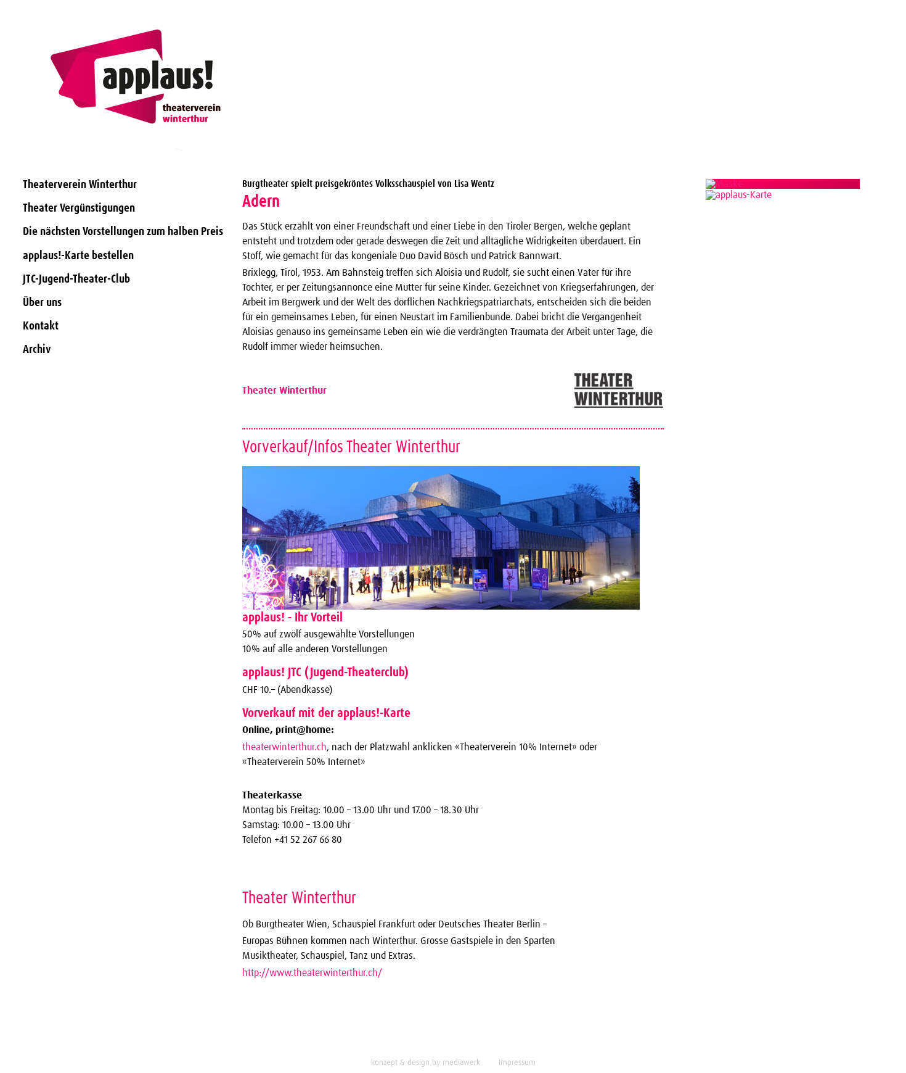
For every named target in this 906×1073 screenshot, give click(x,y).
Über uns (42, 303)
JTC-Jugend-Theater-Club (76, 279)
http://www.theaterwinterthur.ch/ (312, 973)
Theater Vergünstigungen (79, 208)
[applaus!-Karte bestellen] (783, 184)
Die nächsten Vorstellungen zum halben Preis (123, 232)
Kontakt (41, 326)
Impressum (517, 1063)
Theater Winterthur (284, 391)
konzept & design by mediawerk (425, 1063)
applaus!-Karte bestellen (78, 256)
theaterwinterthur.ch (284, 747)
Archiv (37, 349)
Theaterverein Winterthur (80, 185)
